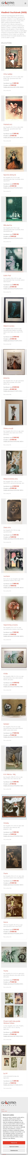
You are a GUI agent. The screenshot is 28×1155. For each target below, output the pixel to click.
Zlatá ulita (7, 527)
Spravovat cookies (14, 1146)
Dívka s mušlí (8, 428)
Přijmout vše (14, 1142)
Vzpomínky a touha (10, 625)
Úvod (2, 1109)
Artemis (6, 378)
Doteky (6, 823)
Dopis (5, 873)
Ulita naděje (7, 74)
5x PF (5, 1073)
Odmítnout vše (14, 1150)
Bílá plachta (7, 225)
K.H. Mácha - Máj (9, 774)
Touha (5, 971)
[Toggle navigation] (25, 3)
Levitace (6, 576)
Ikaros (5, 922)
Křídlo (5, 674)
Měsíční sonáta (8, 326)
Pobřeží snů (7, 124)
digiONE (4, 1154)
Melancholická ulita (10, 479)
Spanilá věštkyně (9, 175)
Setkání (6, 724)
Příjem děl (4, 1111)
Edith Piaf (7, 275)
